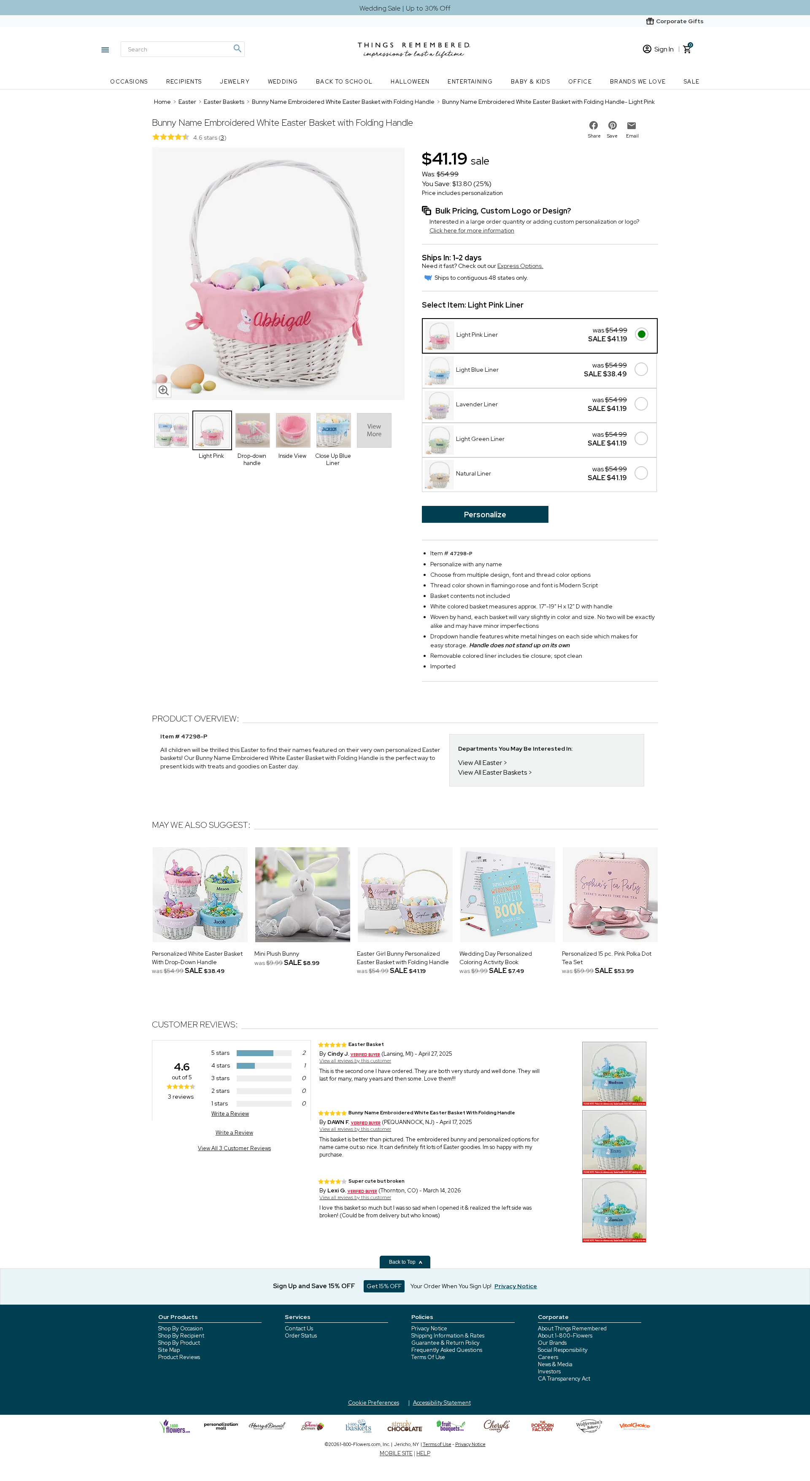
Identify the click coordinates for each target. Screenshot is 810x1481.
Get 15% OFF (384, 1286)
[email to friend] (631, 125)
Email (632, 136)
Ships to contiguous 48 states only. (481, 277)
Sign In (664, 49)
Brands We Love (638, 81)
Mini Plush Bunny (276, 953)
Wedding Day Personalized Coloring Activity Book (495, 958)
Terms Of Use (428, 1357)
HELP (423, 1453)
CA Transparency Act (564, 1378)
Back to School (344, 81)
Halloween (410, 81)
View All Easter (480, 762)
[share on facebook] (593, 125)
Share (594, 136)
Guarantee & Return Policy (445, 1342)
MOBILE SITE (396, 1453)
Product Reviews (179, 1357)
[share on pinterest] (612, 125)
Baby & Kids (530, 81)
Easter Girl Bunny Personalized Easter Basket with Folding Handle (403, 958)
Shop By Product (179, 1342)
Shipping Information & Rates (447, 1335)
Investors (549, 1371)
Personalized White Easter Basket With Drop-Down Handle (197, 958)
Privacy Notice (429, 1328)
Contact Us (299, 1328)
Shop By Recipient (181, 1335)
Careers (548, 1357)
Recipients (184, 81)
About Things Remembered (572, 1328)
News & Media (555, 1364)
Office (580, 81)
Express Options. (520, 266)
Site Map (169, 1350)
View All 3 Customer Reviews (234, 1148)
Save (612, 136)
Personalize (485, 514)
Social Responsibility (563, 1350)
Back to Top (403, 1262)
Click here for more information (471, 230)
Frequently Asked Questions (446, 1350)
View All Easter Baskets (492, 772)
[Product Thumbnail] (172, 430)
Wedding (283, 81)
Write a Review (230, 1113)
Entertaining (470, 81)
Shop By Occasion (180, 1328)
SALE (692, 81)
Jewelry (235, 81)
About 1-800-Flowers (565, 1335)
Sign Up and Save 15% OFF (314, 1286)
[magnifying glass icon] (163, 390)
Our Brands (552, 1342)
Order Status (301, 1335)
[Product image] (278, 274)
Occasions (129, 81)
